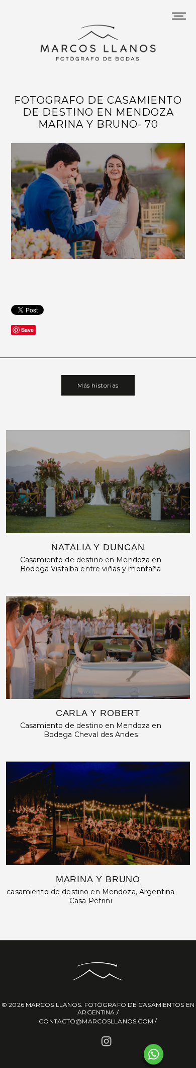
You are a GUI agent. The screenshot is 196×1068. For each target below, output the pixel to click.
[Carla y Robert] (98, 647)
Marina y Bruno (98, 879)
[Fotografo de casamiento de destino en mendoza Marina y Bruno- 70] (98, 257)
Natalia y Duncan (97, 547)
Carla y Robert (98, 713)
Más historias (98, 385)
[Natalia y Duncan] (98, 481)
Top (184, 1054)
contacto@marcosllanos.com (96, 1021)
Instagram (108, 1042)
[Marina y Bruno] (98, 813)
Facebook (88, 1042)
